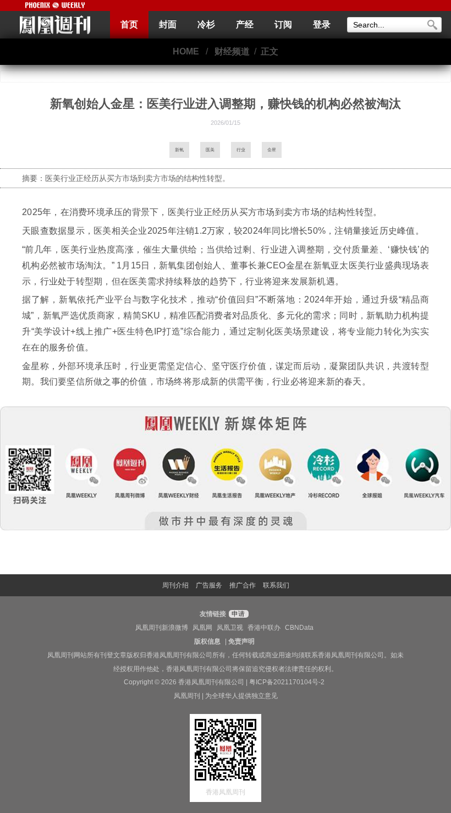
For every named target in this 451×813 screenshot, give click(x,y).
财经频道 (232, 51)
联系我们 (276, 585)
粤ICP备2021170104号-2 (286, 682)
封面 (168, 24)
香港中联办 (264, 627)
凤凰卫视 (230, 627)
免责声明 (241, 641)
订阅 (283, 24)
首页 (129, 24)
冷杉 (206, 24)
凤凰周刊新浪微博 (161, 627)
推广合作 (242, 585)
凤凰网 (202, 627)
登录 (322, 24)
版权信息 (207, 641)
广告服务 (209, 585)
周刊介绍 (175, 585)
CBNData (299, 627)
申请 (237, 614)
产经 (245, 24)
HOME (186, 51)
